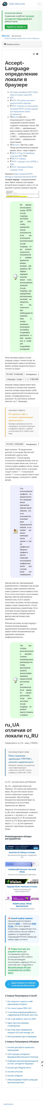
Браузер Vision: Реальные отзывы (22, 886)
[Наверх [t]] (42, 1065)
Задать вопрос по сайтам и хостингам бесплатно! (23, 984)
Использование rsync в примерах (22, 1036)
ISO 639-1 (16, 144)
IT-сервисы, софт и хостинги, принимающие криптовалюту (21, 417)
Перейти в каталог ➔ (16, 27)
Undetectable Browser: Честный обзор (22, 870)
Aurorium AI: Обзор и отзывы (22, 852)
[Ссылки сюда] (42, 1062)
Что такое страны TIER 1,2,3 (19, 1008)
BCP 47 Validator (19, 158)
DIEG (18, 923)
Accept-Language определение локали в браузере (21, 38)
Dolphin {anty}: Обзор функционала (22, 904)
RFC (12, 97)
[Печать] (37, 53)
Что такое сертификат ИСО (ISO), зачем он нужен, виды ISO (24, 93)
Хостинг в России (14, 1071)
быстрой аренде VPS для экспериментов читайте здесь (19, 970)
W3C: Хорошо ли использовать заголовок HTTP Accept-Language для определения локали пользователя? (24, 110)
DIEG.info (5, 36)
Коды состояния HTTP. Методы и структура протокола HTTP (21, 175)
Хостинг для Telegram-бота (19, 1067)
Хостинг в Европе (14, 1075)
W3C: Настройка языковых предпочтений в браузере (22, 101)
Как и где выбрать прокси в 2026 (21, 1019)
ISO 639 (15, 117)
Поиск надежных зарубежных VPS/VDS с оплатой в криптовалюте (21, 758)
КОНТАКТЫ (8, 1104)
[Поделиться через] (34, 53)
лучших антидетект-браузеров (19, 17)
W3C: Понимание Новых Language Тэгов (21, 168)
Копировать (31, 374)
